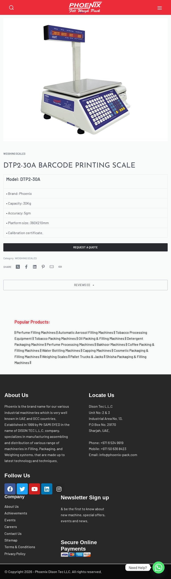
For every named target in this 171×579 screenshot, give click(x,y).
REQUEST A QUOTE (85, 247)
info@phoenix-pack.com (118, 455)
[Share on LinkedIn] (35, 267)
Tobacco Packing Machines (55, 338)
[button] (85, 285)
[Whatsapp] (159, 567)
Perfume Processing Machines (70, 344)
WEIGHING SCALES (14, 153)
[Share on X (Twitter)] (18, 267)
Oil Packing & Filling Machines (101, 338)
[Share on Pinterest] (43, 267)
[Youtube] (34, 488)
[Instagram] (59, 488)
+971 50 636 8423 (113, 449)
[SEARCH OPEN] (11, 7)
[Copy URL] (60, 267)
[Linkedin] (46, 488)
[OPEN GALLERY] (85, 79)
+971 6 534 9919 (112, 443)
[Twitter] (22, 488)
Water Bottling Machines (61, 350)
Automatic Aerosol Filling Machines (85, 332)
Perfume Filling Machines (36, 332)
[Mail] (52, 267)
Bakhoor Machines (111, 344)
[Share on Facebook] (26, 267)
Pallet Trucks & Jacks (86, 356)
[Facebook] (10, 488)
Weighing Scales (55, 356)
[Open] (159, 8)
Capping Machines (97, 350)
